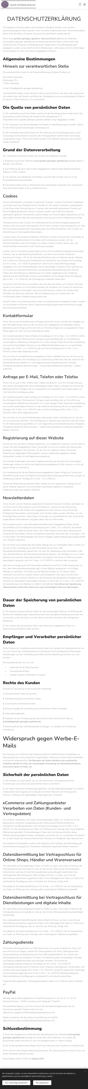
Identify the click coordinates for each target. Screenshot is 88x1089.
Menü (84, 4)
